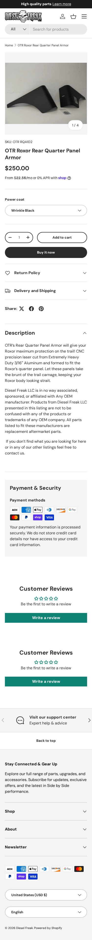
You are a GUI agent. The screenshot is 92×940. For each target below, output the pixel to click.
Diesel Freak (24, 928)
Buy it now (46, 252)
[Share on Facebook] (31, 309)
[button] (73, 16)
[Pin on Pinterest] (41, 309)
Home (9, 45)
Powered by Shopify (48, 928)
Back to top (46, 740)
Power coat (14, 199)
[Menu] (84, 16)
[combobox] (46, 29)
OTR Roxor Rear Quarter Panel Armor (43, 45)
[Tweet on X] (21, 309)
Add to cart (62, 237)
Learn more (81, 4)
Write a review (46, 617)
